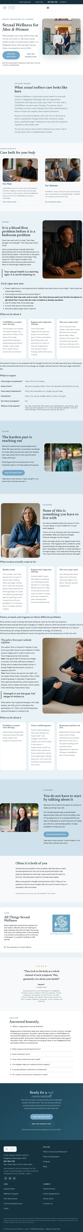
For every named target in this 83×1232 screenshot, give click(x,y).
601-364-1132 (9, 1161)
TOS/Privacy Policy (37, 1229)
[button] (47, 7)
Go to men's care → (10, 202)
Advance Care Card (53, 1229)
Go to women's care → (54, 202)
